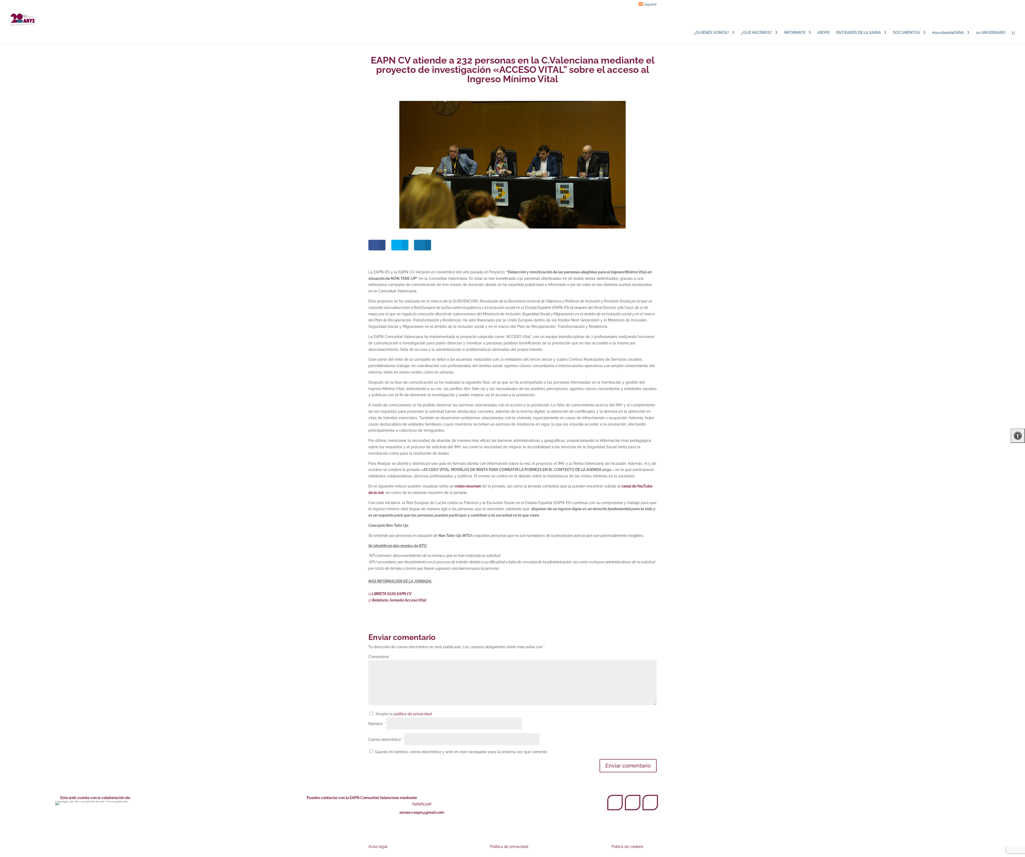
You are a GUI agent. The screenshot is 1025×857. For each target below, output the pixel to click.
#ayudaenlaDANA (948, 33)
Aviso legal (378, 846)
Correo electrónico (385, 739)
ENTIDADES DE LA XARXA (858, 33)
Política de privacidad (509, 846)
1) (390, 594)
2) (397, 600)
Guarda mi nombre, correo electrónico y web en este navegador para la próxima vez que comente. (461, 752)
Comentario (379, 657)
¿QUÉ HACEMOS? (756, 33)
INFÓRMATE (794, 33)
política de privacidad (413, 714)
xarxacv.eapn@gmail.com (421, 812)
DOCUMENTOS (906, 33)
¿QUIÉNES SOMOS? (711, 33)
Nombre (376, 724)
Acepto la (403, 714)
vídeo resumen (468, 486)
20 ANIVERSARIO (991, 33)
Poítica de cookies (627, 846)
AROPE (823, 33)
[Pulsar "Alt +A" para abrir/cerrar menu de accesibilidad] (1018, 436)
